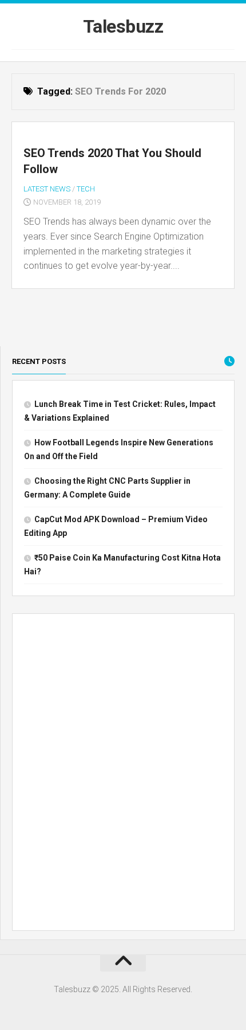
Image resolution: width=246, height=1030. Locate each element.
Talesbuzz (123, 26)
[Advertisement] (123, 774)
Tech (86, 189)
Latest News (46, 189)
